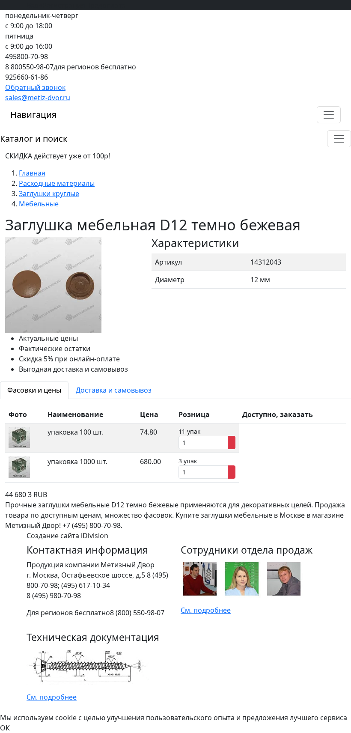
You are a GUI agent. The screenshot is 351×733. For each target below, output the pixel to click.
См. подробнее (206, 610)
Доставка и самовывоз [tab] (114, 390)
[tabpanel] (175, 444)
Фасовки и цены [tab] (34, 390)
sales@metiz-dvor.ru (37, 97)
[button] (329, 114)
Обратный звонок (35, 87)
